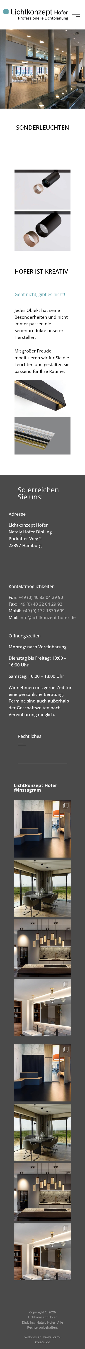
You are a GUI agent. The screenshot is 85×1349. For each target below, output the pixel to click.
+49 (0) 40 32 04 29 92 (40, 604)
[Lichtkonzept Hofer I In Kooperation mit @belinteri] (42, 829)
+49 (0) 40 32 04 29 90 (41, 597)
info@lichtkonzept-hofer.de (47, 617)
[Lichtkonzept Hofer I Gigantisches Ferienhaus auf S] (42, 888)
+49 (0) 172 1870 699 (43, 610)
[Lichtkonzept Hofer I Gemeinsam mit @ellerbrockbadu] (42, 1007)
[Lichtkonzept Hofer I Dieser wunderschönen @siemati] (42, 948)
